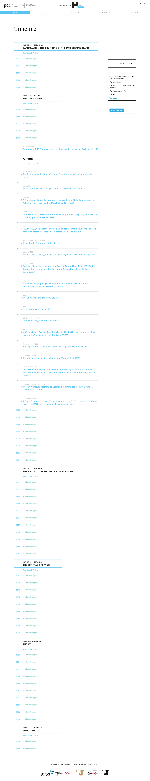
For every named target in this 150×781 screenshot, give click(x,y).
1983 (18, 676)
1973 (18, 590)
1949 (18, 87)
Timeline (15, 12)
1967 (18, 525)
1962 (18, 489)
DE (140, 4)
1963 (18, 496)
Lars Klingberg (32, 164)
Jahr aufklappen (31, 58)
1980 (18, 655)
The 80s (112, 95)
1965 (18, 511)
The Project (135, 12)
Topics (45, 12)
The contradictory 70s (117, 91)
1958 (18, 439)
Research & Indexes (105, 12)
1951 (18, 124)
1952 (18, 131)
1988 (18, 712)
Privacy (90, 765)
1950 (18, 116)
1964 (18, 503)
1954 (18, 410)
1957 (18, 431)
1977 (18, 618)
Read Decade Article (30, 53)
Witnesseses (75, 12)
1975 (18, 604)
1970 (18, 546)
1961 (18, 460)
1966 (18, 518)
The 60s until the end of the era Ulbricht (121, 87)
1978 (18, 626)
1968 (18, 532)
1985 (18, 691)
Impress (83, 765)
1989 (18, 719)
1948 (18, 80)
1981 (18, 662)
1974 (18, 597)
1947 (18, 73)
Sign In (96, 765)
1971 (18, 554)
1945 (18, 59)
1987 (18, 705)
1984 (18, 683)
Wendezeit (113, 98)
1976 (18, 611)
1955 (18, 417)
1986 (18, 698)
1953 (18, 138)
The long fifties (115, 82)
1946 (18, 66)
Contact (77, 765)
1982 (18, 669)
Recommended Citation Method (62, 765)
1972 (18, 583)
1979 (18, 633)
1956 (18, 424)
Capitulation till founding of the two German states (121, 78)
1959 (18, 446)
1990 (18, 748)
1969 (18, 539)
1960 (18, 453)
